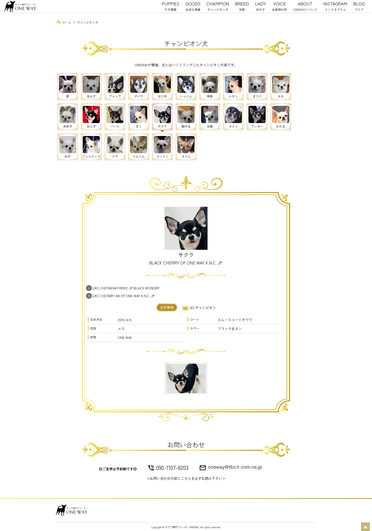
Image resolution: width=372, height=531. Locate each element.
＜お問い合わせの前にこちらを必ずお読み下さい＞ (186, 478)
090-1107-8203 (172, 467)
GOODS (192, 6)
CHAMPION (217, 6)
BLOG (359, 6)
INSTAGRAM (335, 6)
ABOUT (305, 6)
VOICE (279, 6)
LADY (260, 6)
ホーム (66, 22)
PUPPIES (170, 6)
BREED (242, 6)
